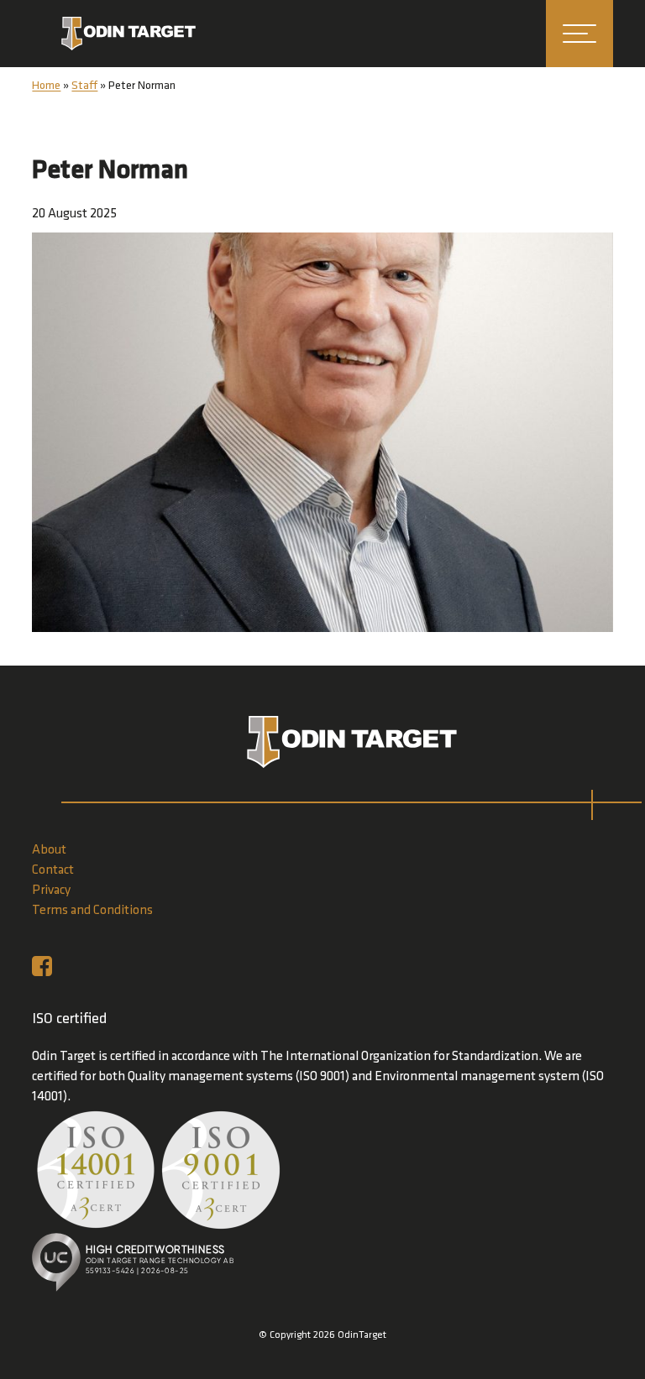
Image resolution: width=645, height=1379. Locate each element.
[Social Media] (46, 966)
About (49, 850)
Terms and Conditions (92, 910)
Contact (53, 870)
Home (46, 86)
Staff (84, 86)
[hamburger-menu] (579, 33)
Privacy (51, 890)
